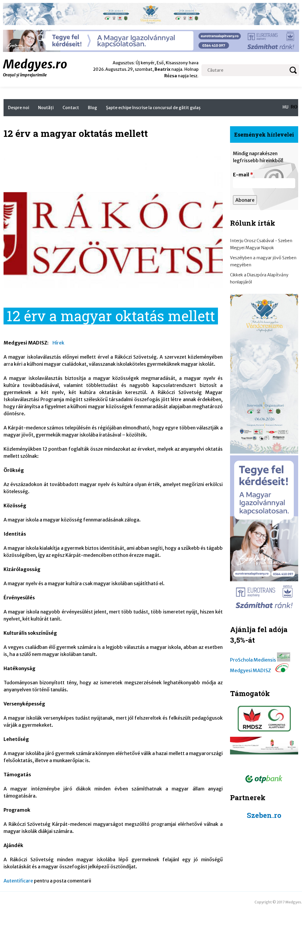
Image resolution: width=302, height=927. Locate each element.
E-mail (243, 175)
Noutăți (46, 107)
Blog (92, 107)
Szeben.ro (264, 815)
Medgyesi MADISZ (250, 670)
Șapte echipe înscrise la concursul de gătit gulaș (153, 107)
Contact (71, 107)
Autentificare (18, 881)
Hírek (58, 343)
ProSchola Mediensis (253, 660)
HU (285, 107)
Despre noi (18, 107)
